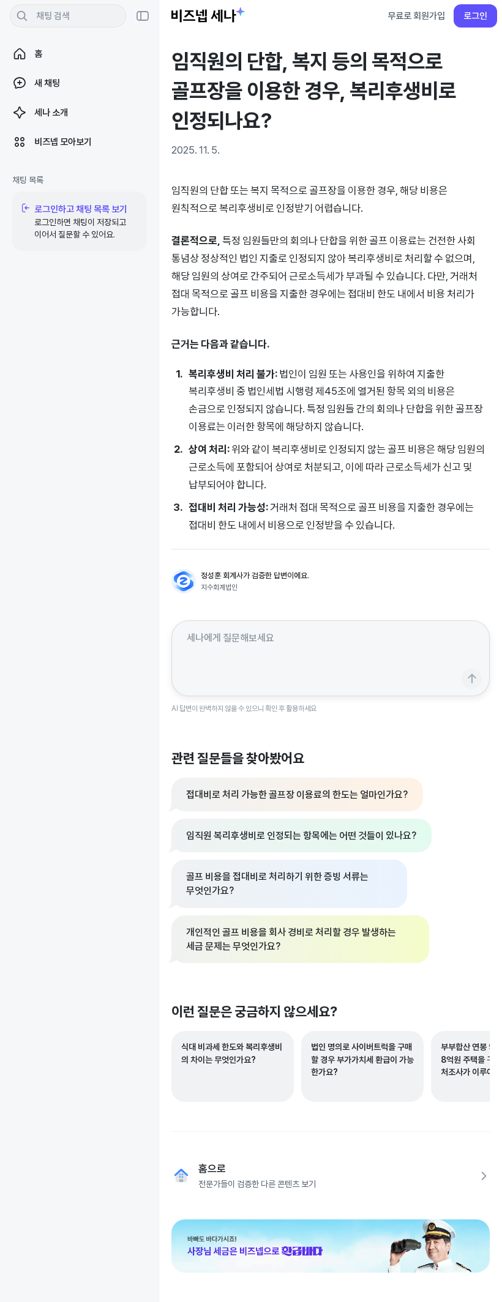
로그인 (475, 16)
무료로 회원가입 (416, 16)
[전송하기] (472, 679)
